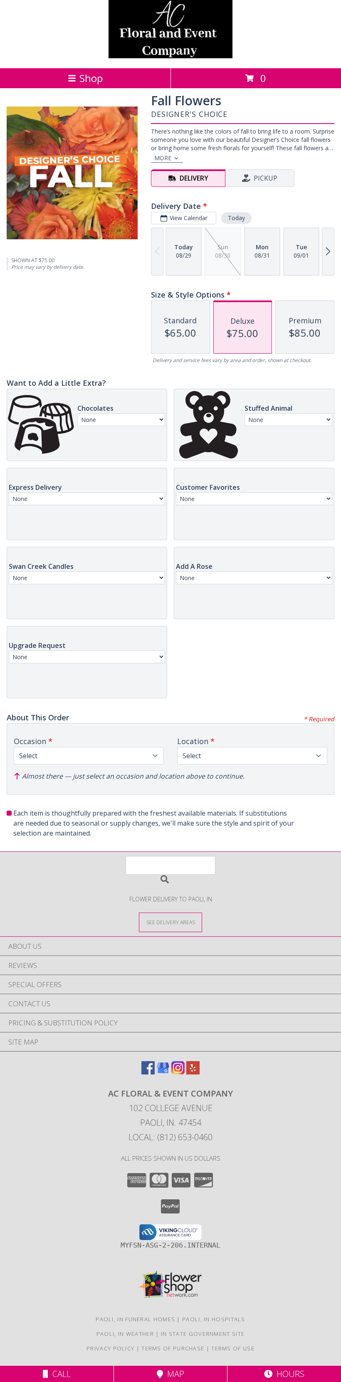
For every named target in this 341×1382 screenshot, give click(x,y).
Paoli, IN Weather (125, 1333)
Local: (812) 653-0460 (170, 1137)
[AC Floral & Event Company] (170, 56)
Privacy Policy (110, 1348)
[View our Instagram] (178, 1072)
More (162, 158)
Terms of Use (233, 1348)
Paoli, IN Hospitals (213, 1319)
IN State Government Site (203, 1333)
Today (236, 218)
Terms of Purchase (172, 1348)
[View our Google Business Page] (163, 1072)
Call (59, 1374)
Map (173, 1374)
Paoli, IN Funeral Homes (135, 1319)
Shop (91, 78)
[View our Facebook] (148, 1072)
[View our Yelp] (193, 1072)
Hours (288, 1374)
